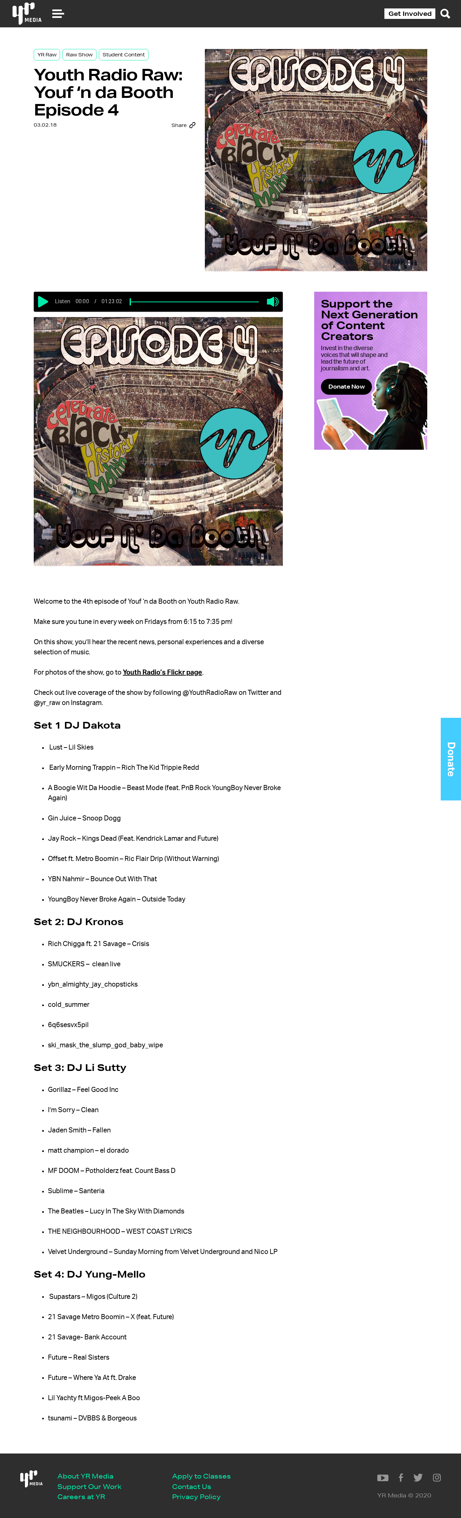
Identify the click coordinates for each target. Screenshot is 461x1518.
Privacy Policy (196, 1496)
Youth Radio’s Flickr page (162, 672)
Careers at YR (81, 1496)
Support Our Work (89, 1486)
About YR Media (85, 1476)
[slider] (130, 302)
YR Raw (46, 55)
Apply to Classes (201, 1476)
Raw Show (79, 55)
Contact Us (191, 1486)
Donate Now (346, 386)
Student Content (124, 55)
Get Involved (410, 13)
